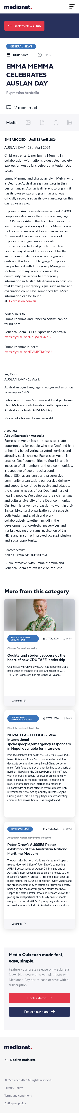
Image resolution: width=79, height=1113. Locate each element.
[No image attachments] (28, 122)
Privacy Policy (13, 1087)
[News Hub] (18, 6)
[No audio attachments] (56, 122)
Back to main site (22, 1060)
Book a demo (36, 998)
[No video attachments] (70, 122)
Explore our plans (36, 1011)
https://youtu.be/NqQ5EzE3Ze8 (27, 336)
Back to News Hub (27, 25)
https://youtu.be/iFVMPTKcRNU (28, 351)
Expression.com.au (22, 300)
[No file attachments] (42, 122)
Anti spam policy (15, 1103)
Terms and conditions (18, 1095)
